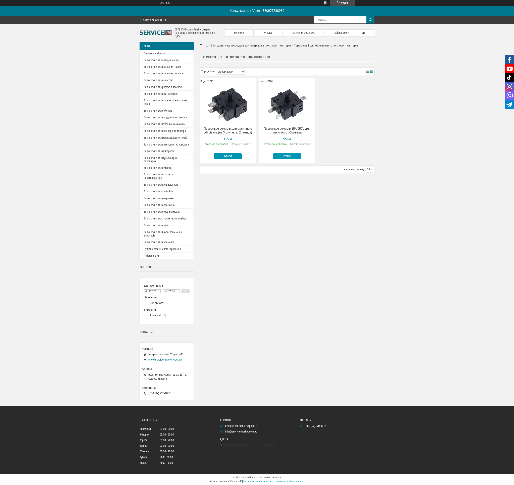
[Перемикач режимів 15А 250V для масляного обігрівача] (287, 105)
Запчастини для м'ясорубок (159, 151)
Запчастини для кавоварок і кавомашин (166, 144)
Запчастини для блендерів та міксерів (165, 131)
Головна (239, 32)
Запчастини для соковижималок (162, 211)
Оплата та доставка (303, 32)
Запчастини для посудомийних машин (165, 117)
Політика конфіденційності (290, 481)
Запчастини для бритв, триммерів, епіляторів (163, 234)
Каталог (268, 32)
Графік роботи (341, 32)
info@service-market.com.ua (165, 359)
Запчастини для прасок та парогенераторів (158, 176)
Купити (227, 156)
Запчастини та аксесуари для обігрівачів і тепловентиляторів (251, 45)
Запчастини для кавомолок (159, 242)
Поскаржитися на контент (258, 481)
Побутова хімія (152, 256)
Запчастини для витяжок (157, 168)
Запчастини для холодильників (161, 60)
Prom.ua (276, 477)
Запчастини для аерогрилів (159, 205)
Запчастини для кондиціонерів (161, 184)
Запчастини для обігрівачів (159, 198)
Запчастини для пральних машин (163, 67)
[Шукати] (370, 19)
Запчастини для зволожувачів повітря (165, 218)
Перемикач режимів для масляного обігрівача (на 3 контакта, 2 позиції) (228, 130)
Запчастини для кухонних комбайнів (164, 124)
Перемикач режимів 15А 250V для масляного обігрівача (287, 130)
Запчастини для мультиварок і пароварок (161, 160)
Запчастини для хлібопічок (158, 191)
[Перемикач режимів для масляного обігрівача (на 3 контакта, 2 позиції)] (227, 105)
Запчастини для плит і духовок (161, 94)
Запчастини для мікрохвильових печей (165, 137)
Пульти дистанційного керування (162, 249)
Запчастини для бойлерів (158, 110)
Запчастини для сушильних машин (163, 73)
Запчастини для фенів (156, 225)
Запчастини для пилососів (158, 80)
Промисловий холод (155, 53)
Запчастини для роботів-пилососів (163, 87)
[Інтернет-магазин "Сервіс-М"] (156, 33)
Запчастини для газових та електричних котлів (166, 102)
